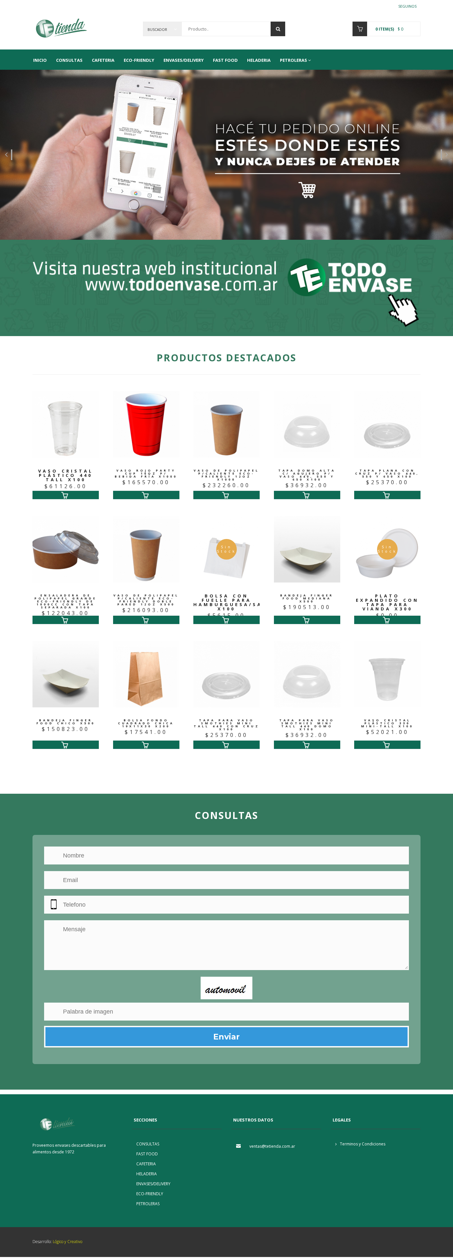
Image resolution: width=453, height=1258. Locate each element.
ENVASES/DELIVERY (183, 60)
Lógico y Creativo (67, 1241)
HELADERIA (259, 60)
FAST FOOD (225, 60)
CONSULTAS (69, 60)
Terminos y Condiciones (362, 1144)
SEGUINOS (407, 6)
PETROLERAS (293, 60)
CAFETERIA (103, 60)
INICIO (40, 60)
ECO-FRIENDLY (139, 60)
